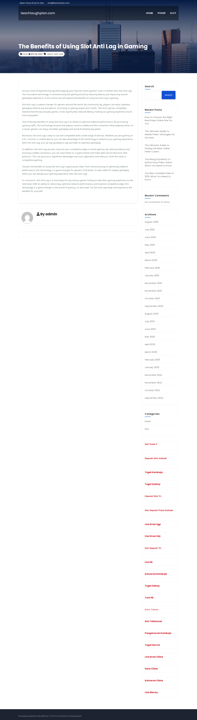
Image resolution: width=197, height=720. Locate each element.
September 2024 (154, 397)
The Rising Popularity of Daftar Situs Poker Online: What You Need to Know (158, 162)
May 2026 (150, 244)
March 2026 (151, 260)
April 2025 (150, 344)
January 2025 (152, 367)
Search (149, 86)
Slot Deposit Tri (153, 548)
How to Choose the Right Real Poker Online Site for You (159, 120)
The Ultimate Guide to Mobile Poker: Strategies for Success (160, 134)
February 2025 (152, 359)
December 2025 (153, 283)
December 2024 (153, 374)
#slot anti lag (55, 54)
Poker (162, 13)
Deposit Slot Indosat (156, 458)
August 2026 (151, 221)
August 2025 (151, 313)
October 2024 (152, 390)
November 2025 (153, 290)
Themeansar (75, 716)
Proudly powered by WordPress (33, 716)
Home (149, 13)
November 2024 (153, 382)
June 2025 (150, 329)
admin (51, 214)
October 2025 (152, 298)
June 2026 (150, 237)
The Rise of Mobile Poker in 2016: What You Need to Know (159, 176)
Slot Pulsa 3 (151, 444)
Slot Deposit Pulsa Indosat (159, 510)
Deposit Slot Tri (153, 496)
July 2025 (150, 321)
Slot (173, 13)
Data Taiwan (151, 609)
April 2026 (150, 252)
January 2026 (152, 275)
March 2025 (151, 352)
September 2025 (154, 306)
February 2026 (152, 267)
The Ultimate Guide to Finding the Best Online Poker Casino (157, 148)
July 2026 (150, 229)
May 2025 (150, 336)
